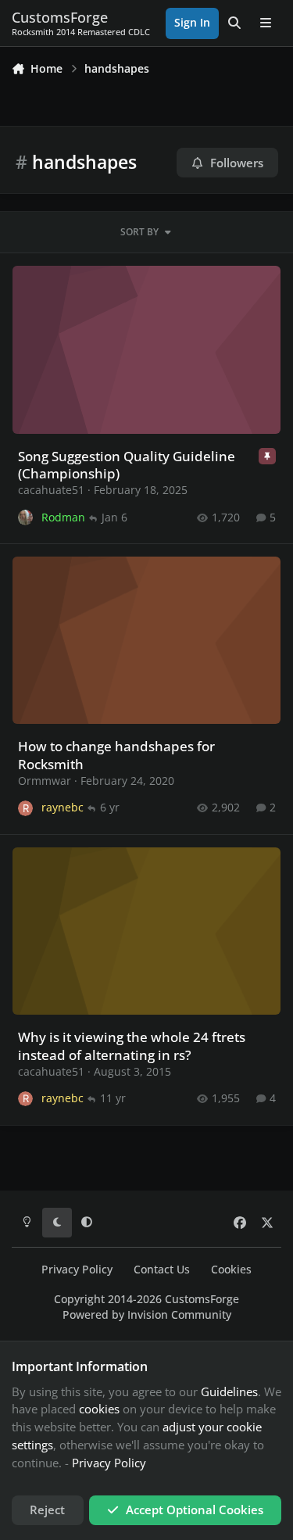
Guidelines (229, 1391)
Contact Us (162, 1269)
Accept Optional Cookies (194, 1509)
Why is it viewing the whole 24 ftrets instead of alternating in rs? (131, 1045)
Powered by (147, 1315)
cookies (99, 1408)
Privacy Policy (77, 1269)
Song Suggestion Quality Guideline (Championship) (126, 464)
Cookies (231, 1269)
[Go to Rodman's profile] (25, 517)
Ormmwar (44, 780)
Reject (47, 1509)
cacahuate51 (51, 489)
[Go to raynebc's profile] (25, 807)
